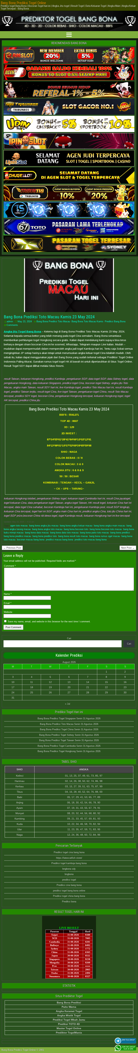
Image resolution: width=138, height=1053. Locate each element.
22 (106, 687)
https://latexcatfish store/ (69, 858)
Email (7, 603)
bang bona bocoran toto (76, 529)
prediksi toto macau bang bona (91, 539)
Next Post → (128, 547)
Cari (69, 638)
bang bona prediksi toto (45, 536)
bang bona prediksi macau (17, 536)
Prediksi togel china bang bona (69, 896)
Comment (10, 566)
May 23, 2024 (25, 321)
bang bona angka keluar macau (76, 525)
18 (31, 687)
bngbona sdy (69, 868)
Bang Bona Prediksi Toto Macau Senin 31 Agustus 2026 (69, 724)
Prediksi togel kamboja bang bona (69, 863)
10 (13, 682)
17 (13, 687)
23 (125, 687)
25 (31, 692)
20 (69, 687)
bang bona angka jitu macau (43, 525)
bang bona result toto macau (73, 536)
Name (8, 594)
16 (125, 682)
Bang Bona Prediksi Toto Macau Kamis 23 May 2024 (49, 316)
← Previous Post (12, 547)
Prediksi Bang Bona (115, 321)
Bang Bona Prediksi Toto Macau (53, 321)
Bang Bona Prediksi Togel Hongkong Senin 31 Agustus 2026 (69, 751)
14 (87, 682)
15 (106, 682)
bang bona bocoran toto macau (106, 529)
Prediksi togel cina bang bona (69, 852)
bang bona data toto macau (64, 532)
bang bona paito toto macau (94, 532)
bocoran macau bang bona (30, 539)
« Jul (67, 703)
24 (13, 692)
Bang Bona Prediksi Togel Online (23, 3)
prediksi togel (69, 879)
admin (10, 321)
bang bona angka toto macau (47, 529)
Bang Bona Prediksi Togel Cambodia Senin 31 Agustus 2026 (69, 746)
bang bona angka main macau (109, 525)
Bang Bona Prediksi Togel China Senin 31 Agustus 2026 (69, 729)
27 (69, 692)
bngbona (69, 874)
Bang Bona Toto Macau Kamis (87, 321)
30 (125, 692)
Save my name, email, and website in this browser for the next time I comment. (49, 621)
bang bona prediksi (120, 532)
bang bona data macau (37, 532)
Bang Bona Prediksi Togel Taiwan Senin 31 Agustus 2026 (69, 740)
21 (87, 687)
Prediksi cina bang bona (69, 885)
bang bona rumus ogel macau (104, 536)
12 (50, 682)
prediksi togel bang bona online (69, 890)
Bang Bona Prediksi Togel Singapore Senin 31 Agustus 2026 (69, 718)
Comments (12, 325)
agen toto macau (19, 525)
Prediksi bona (69, 901)
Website (8, 612)
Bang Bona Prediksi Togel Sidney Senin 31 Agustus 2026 (69, 735)
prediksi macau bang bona (59, 539)
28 (87, 692)
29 (106, 692)
